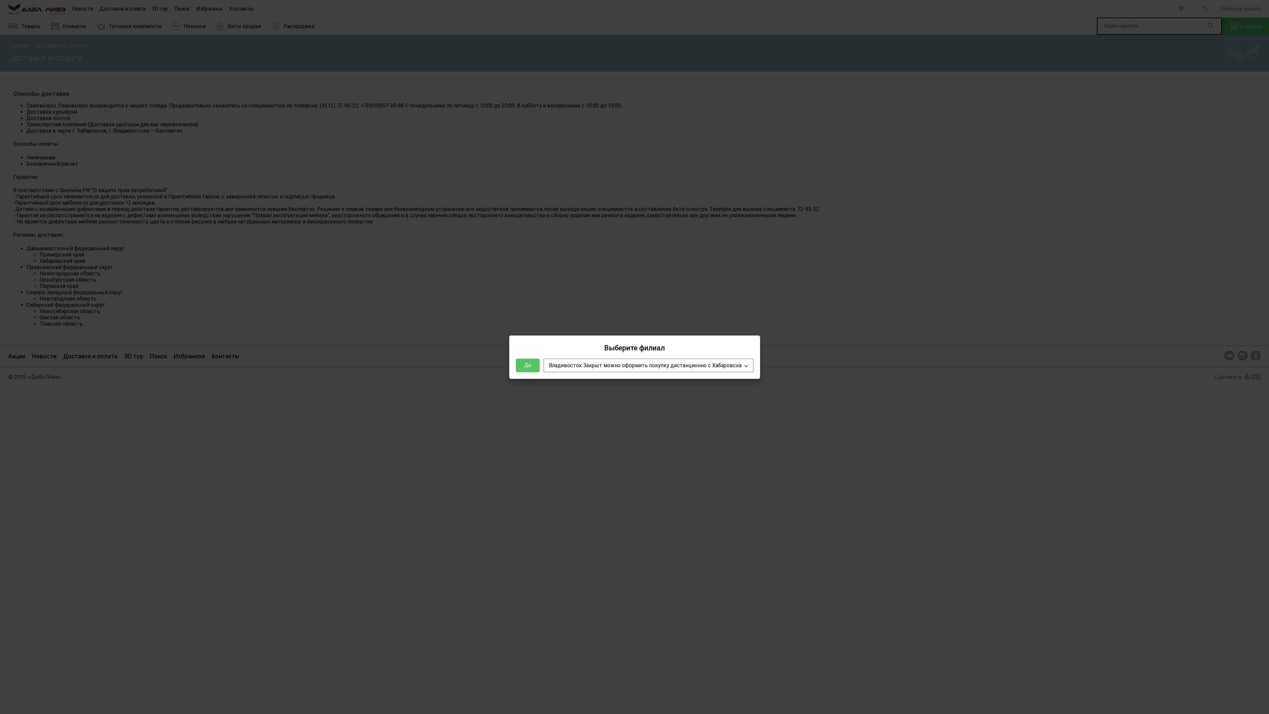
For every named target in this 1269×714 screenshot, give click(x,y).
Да (527, 365)
